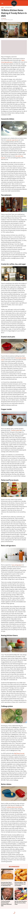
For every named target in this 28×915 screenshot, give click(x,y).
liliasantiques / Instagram (21, 134)
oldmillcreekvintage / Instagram (20, 495)
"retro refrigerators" (16, 565)
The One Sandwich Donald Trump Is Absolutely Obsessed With (6, 903)
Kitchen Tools (8, 7)
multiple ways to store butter (14, 807)
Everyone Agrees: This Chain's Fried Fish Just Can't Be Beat (20, 884)
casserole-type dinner (12, 140)
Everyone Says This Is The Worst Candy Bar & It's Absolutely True (6, 884)
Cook (2, 7)
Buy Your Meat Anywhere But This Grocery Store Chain (21, 903)
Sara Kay (4, 18)
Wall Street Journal (19, 753)
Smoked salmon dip (16, 430)
